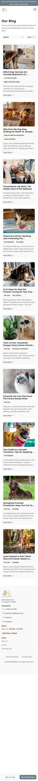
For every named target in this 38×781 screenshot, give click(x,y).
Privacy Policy (27, 657)
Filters (29, 37)
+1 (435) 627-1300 (11, 609)
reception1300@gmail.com (14, 613)
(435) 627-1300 (10, 777)
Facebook (8, 617)
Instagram (8, 621)
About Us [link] (5, 641)
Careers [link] (4, 645)
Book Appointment (28, 777)
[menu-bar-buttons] (35, 10)
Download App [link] (7, 648)
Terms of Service (12, 657)
